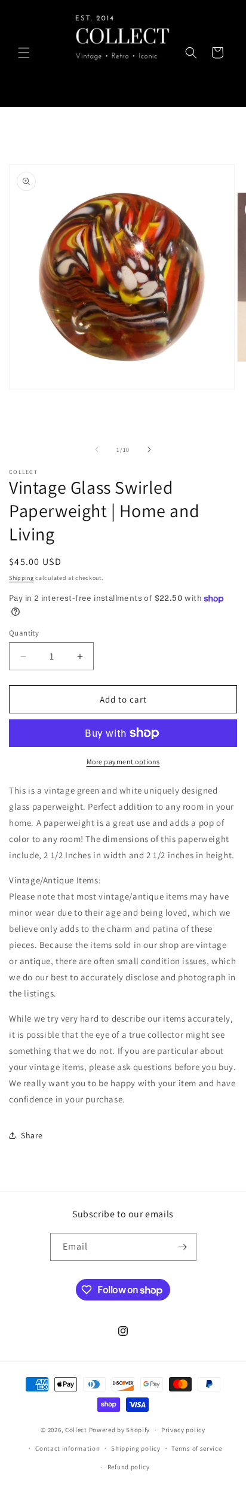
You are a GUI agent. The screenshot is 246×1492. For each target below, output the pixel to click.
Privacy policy (183, 1430)
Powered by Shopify (119, 1430)
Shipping (21, 578)
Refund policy (128, 1467)
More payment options (123, 761)
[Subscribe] (183, 1247)
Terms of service (196, 1448)
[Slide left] (97, 449)
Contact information (67, 1448)
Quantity (24, 633)
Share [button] (32, 1135)
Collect (76, 1430)
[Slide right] (149, 449)
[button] (24, 52)
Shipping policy (136, 1448)
